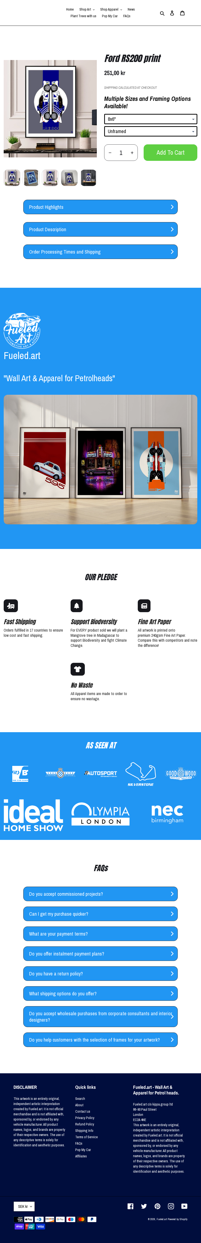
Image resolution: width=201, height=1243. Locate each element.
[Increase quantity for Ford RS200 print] (132, 152)
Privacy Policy (84, 1118)
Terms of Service (86, 1137)
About (79, 1105)
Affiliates (81, 1156)
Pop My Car (83, 1150)
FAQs (78, 1143)
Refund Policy (84, 1124)
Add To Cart (171, 152)
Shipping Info (84, 1130)
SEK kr (23, 1206)
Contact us (82, 1111)
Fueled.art (162, 1219)
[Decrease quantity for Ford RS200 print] (109, 152)
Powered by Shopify (178, 1219)
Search (80, 1098)
